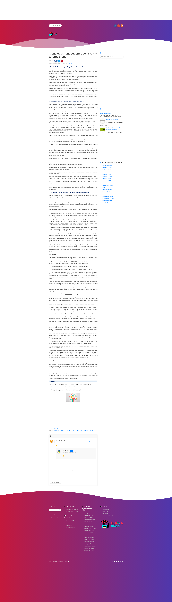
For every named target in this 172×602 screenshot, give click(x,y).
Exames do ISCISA (71, 523)
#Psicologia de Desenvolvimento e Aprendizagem (81, 430)
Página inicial (106, 509)
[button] (55, 61)
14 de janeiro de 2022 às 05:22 (62, 442)
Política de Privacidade (109, 516)
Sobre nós (105, 513)
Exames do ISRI (70, 521)
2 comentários (54, 428)
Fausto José (66, 450)
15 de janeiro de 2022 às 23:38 (69, 452)
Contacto (105, 511)
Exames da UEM (70, 527)
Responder (93, 441)
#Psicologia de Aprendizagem (61, 430)
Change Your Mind (60, 440)
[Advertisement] (40, 11)
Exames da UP (70, 525)
